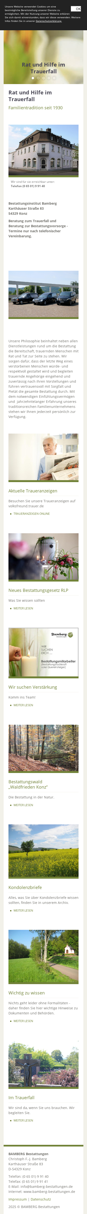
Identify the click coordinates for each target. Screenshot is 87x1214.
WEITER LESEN (23, 608)
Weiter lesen (23, 910)
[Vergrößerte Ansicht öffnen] (43, 151)
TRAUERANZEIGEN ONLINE (32, 514)
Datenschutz (41, 1199)
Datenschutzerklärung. (49, 21)
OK (78, 8)
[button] (33, 78)
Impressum (17, 1199)
